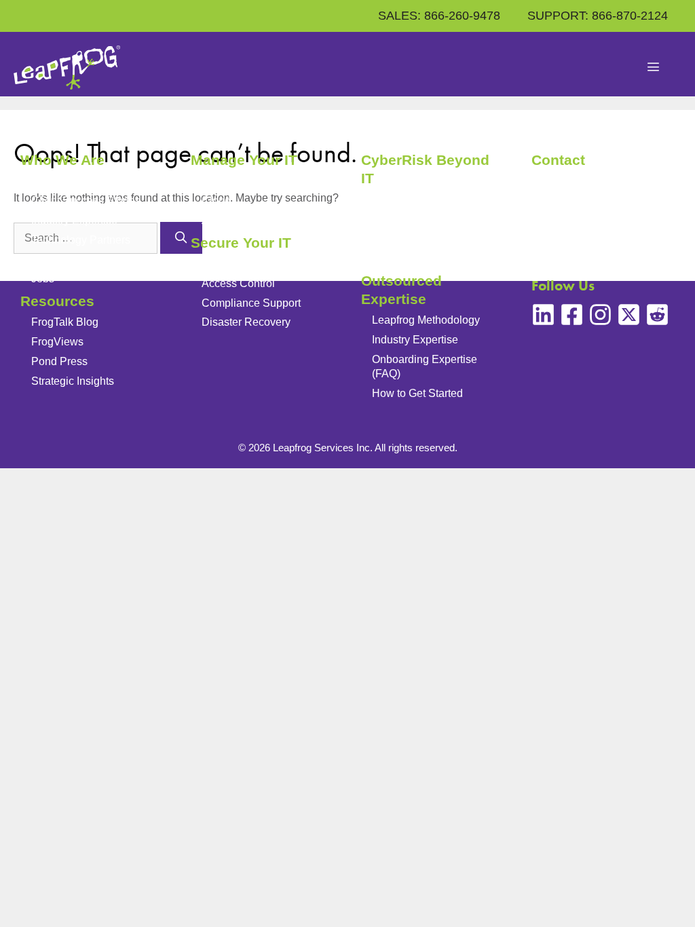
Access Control (238, 283)
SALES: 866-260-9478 (439, 15)
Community (58, 259)
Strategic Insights (72, 381)
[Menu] (654, 68)
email (586, 213)
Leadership (58, 181)
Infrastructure (233, 181)
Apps (214, 220)
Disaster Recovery (246, 322)
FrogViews (57, 341)
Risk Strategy (404, 200)
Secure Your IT (241, 242)
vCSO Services (409, 258)
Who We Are (62, 160)
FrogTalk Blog (64, 322)
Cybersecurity (235, 263)
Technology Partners (80, 240)
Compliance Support (251, 303)
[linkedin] (543, 314)
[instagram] (600, 314)
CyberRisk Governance (428, 219)
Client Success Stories (85, 200)
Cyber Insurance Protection (437, 238)
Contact (558, 160)
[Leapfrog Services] (67, 67)
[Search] (181, 238)
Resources (57, 301)
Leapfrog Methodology (426, 320)
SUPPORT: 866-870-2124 (597, 15)
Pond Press (59, 361)
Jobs (42, 278)
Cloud (216, 200)
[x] (629, 314)
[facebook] (572, 314)
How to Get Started (417, 393)
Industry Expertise (74, 220)
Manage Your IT (244, 160)
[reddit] (657, 314)
